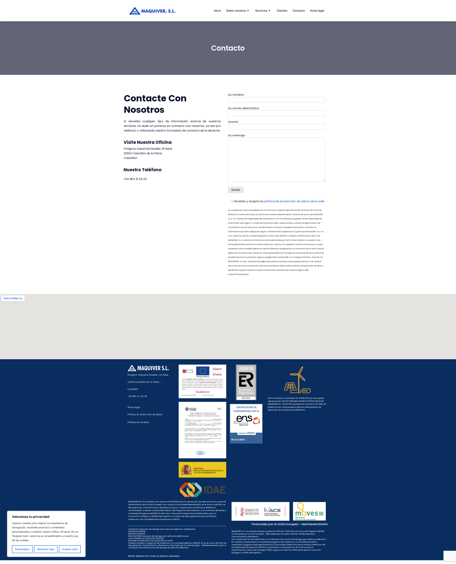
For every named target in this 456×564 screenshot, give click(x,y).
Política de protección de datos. (145, 414)
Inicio (217, 10)
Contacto (299, 10)
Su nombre (236, 95)
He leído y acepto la (279, 201)
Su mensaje (236, 135)
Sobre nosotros (236, 10)
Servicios (261, 10)
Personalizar (22, 549)
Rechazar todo (45, 549)
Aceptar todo (69, 549)
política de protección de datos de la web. (294, 201)
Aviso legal (317, 10)
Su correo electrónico (243, 108)
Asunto (233, 122)
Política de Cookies (138, 422)
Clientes (282, 10)
